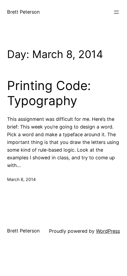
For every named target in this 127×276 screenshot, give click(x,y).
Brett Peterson (23, 12)
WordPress (108, 231)
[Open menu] (116, 12)
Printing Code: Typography (49, 93)
